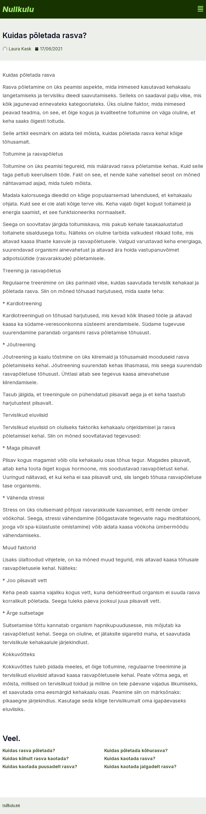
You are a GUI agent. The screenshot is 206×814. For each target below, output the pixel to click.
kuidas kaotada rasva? (129, 758)
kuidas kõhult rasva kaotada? (36, 758)
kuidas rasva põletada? (29, 750)
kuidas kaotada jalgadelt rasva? (140, 766)
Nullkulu (18, 9)
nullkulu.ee (11, 805)
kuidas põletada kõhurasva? (136, 750)
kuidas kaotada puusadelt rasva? (40, 766)
